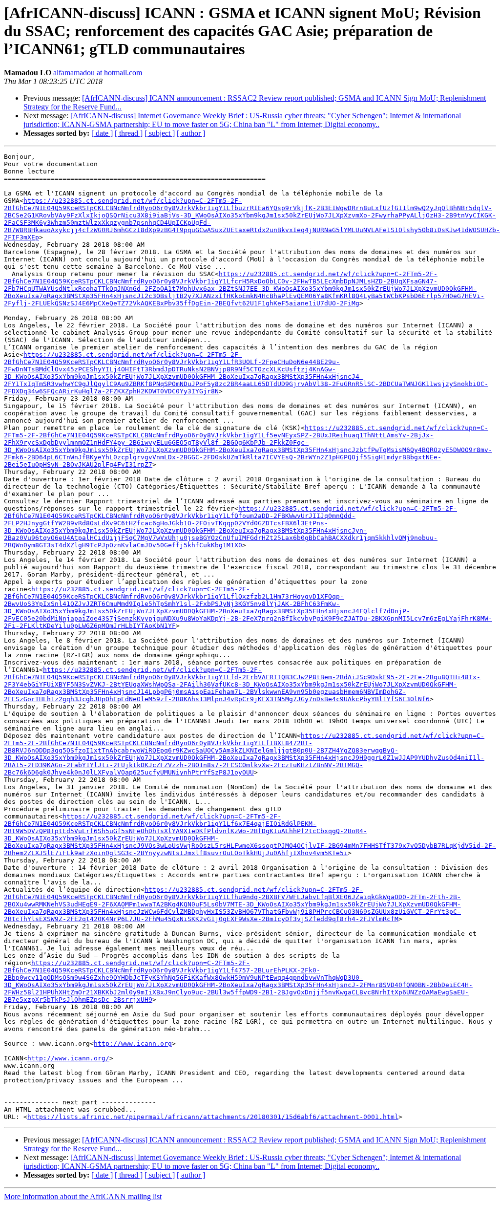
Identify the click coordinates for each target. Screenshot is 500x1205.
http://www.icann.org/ (68, 1058)
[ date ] (102, 133)
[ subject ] (160, 133)
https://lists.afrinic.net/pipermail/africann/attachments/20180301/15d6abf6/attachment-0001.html (212, 1116)
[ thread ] (129, 133)
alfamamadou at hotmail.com (97, 72)
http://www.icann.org (133, 1043)
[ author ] (191, 133)
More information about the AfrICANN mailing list (83, 1196)
